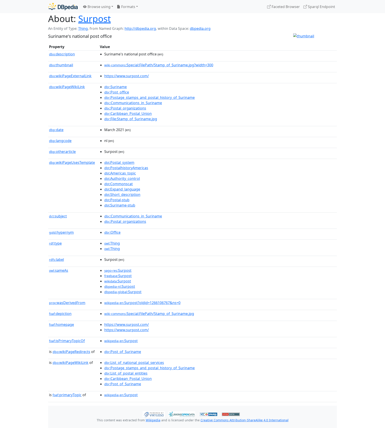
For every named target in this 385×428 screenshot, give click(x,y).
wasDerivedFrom (67, 302)
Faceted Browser (285, 6)
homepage (61, 324)
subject (58, 216)
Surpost (94, 18)
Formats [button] (127, 6)
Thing (83, 28)
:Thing (112, 243)
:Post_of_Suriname (122, 351)
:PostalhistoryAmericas (126, 167)
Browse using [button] (99, 6)
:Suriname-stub (119, 205)
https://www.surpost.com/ (126, 75)
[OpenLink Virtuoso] (154, 413)
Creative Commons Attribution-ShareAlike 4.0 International (245, 420)
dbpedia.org (200, 28)
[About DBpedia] (63, 6)
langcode (60, 140)
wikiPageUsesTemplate (72, 162)
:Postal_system (119, 162)
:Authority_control (122, 178)
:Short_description (122, 194)
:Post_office (116, 92)
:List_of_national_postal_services (134, 362)
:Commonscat (118, 183)
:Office (112, 232)
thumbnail (61, 65)
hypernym (61, 232)
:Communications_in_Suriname (133, 102)
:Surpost (117, 270)
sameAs (58, 270)
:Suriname (115, 86)
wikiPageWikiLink (67, 86)
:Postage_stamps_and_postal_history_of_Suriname (149, 97)
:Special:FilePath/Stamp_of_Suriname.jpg (149, 313)
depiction (60, 313)
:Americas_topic (120, 173)
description (62, 54)
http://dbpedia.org (140, 28)
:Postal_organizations (125, 108)
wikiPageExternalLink (70, 75)
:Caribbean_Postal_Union (128, 113)
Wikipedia (153, 420)
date (56, 129)
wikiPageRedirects (71, 351)
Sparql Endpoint (321, 6)
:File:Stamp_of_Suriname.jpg (130, 118)
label (56, 259)
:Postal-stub (116, 199)
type (55, 243)
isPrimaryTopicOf (67, 340)
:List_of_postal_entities (125, 373)
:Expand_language (122, 189)
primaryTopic (67, 394)
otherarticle (62, 151)
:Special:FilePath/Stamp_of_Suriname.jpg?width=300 (158, 65)
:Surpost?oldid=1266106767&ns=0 (142, 302)
